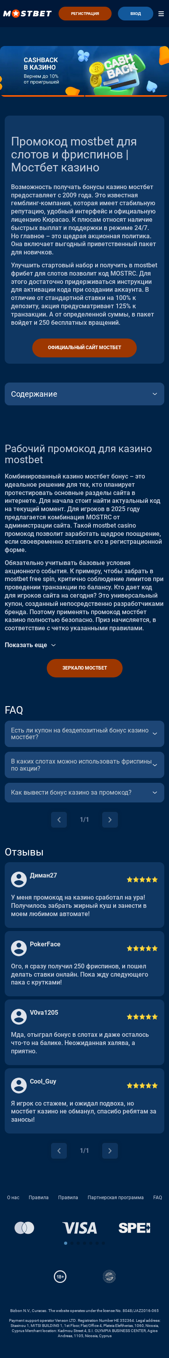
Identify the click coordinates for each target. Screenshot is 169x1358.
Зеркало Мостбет (84, 668)
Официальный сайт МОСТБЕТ (84, 347)
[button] (65, 1243)
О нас (13, 1197)
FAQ (157, 1197)
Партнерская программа (116, 1197)
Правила (39, 1197)
